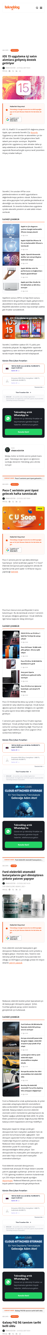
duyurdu (34, 132)
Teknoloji (14, 50)
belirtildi (14, 571)
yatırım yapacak (15, 963)
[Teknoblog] (12, 7)
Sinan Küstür (10, 68)
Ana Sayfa (5, 50)
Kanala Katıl (23, 432)
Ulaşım (13, 866)
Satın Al (14, 371)
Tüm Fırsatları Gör (22, 392)
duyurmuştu (7, 1180)
